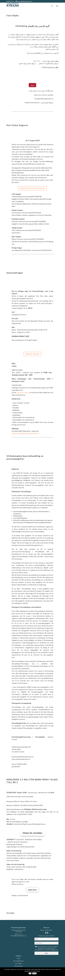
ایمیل (32, 85)
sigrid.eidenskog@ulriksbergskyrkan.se (25, 433)
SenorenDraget (15, 273)
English (18, 958)
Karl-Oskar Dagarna (17, 125)
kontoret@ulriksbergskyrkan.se (18, 935)
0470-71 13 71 (11, 1)
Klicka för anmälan (32, 354)
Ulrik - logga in (18, 963)
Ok (30, 973)
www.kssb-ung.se (22, 392)
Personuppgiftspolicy (18, 961)
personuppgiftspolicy (53, 949)
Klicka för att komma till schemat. (32, 188)
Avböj (34, 973)
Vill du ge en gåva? (18, 966)
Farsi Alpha (13, 15)
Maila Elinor (32, 890)
